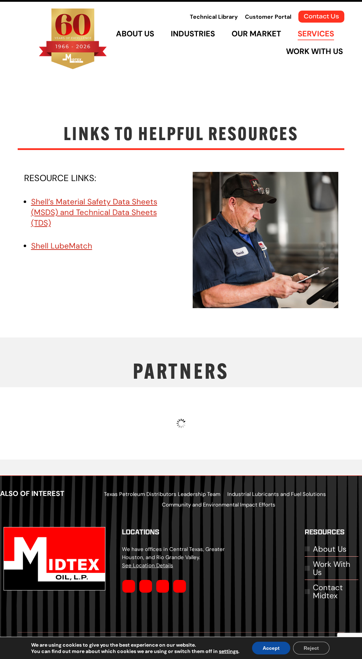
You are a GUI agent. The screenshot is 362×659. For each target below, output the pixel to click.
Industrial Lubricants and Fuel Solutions (276, 494)
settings (228, 651)
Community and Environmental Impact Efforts (218, 504)
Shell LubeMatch (61, 246)
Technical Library (214, 16)
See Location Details (147, 565)
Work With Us (331, 568)
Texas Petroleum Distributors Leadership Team (162, 494)
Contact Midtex (328, 591)
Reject (311, 648)
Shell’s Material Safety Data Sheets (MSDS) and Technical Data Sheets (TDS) (94, 212)
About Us (329, 549)
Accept (271, 648)
